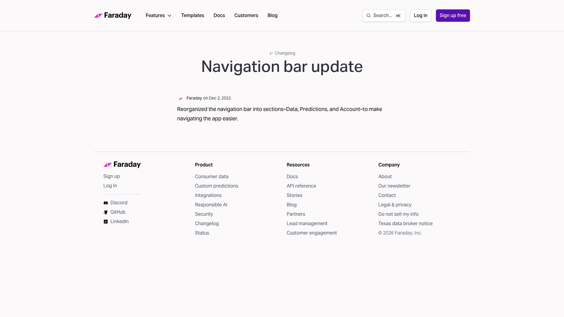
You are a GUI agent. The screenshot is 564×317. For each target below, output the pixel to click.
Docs (219, 15)
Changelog (285, 53)
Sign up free (453, 15)
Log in (420, 15)
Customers (246, 15)
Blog (273, 15)
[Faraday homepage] (113, 15)
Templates (192, 15)
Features (155, 15)
